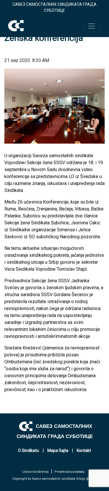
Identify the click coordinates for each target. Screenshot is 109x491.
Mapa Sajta (57, 450)
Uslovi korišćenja (35, 472)
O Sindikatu (28, 450)
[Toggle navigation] (91, 26)
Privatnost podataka (70, 472)
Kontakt (84, 450)
